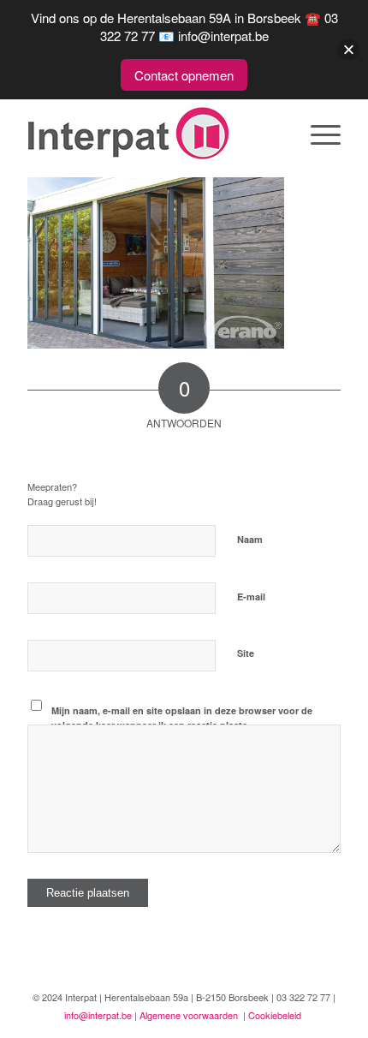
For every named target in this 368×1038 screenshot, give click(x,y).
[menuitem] (317, 133)
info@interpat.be (98, 1015)
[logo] (152, 133)
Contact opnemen (184, 75)
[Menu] (317, 133)
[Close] (348, 50)
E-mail (254, 596)
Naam (253, 538)
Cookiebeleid (274, 1015)
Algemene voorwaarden (188, 1015)
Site (245, 653)
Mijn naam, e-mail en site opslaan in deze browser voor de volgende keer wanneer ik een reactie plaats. (181, 717)
